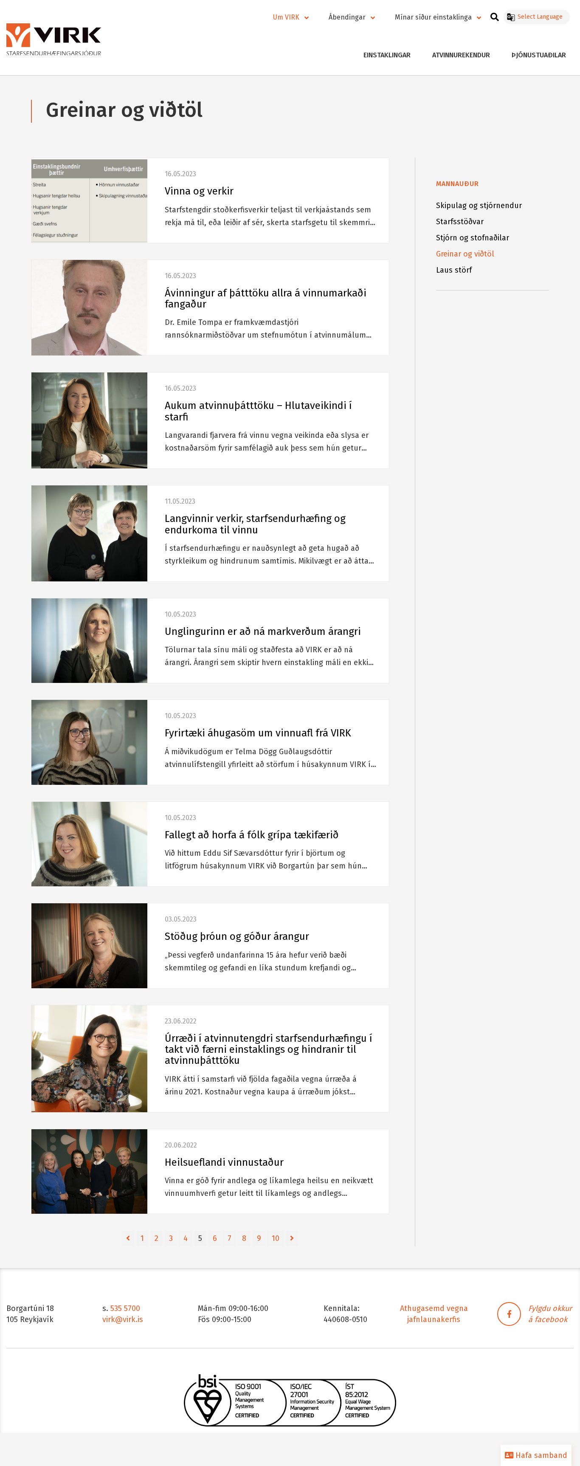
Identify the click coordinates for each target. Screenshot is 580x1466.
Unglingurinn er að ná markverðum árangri (263, 631)
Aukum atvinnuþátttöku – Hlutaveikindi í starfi (258, 411)
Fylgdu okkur (550, 1308)
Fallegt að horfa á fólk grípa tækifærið (252, 835)
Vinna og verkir (199, 191)
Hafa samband (540, 1455)
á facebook (547, 1319)
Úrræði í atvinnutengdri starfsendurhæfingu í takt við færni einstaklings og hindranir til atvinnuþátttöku (268, 1049)
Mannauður (457, 184)
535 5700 (125, 1308)
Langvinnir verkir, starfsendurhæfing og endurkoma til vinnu (255, 524)
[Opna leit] (494, 16)
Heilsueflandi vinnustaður (224, 1162)
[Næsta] (292, 1238)
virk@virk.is (122, 1319)
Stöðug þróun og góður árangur (237, 936)
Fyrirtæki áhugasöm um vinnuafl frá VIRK (258, 733)
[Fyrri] (128, 1238)
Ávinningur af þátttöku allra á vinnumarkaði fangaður (265, 298)
